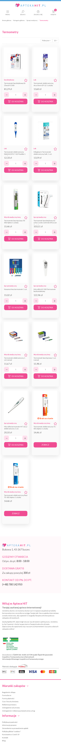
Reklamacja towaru (9, 705)
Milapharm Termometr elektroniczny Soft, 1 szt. (43, 153)
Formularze (6, 695)
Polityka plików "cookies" (11, 731)
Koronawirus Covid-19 (10, 734)
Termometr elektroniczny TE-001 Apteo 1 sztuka (45, 428)
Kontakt (5, 738)
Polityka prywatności (9, 722)
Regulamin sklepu (8, 692)
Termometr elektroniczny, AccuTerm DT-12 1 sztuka (44, 84)
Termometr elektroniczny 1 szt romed (14, 359)
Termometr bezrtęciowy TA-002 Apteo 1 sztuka (14, 222)
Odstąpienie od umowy (11, 708)
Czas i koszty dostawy (10, 701)
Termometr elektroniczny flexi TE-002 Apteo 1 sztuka (15, 496)
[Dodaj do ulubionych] (25, 80)
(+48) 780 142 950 (12, 584)
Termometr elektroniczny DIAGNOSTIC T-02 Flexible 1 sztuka (14, 154)
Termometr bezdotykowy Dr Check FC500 (15, 84)
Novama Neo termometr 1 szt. (15, 289)
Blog (4, 741)
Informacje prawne (9, 725)
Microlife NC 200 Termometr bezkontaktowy (45, 290)
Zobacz (45, 445)
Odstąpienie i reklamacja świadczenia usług (18, 711)
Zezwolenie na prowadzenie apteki (15, 728)
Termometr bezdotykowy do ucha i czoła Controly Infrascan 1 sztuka (45, 223)
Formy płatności (8, 698)
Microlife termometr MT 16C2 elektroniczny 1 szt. (15, 428)
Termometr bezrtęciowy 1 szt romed (45, 359)
